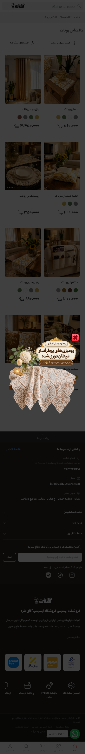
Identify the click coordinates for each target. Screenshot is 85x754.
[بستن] (75, 338)
